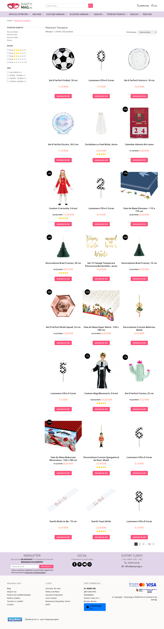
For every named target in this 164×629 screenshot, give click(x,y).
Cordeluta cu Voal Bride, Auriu (101, 144)
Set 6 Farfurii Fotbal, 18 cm (63, 80)
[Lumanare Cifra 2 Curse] (101, 187)
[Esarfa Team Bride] (101, 500)
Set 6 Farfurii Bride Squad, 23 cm (63, 327)
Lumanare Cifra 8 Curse (139, 521)
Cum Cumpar (51, 598)
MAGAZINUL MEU (14, 583)
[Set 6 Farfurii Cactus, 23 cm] (139, 371)
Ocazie (9, 40)
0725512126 (133, 562)
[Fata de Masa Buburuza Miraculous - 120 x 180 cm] (63, 436)
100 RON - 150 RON (16, 78)
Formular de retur (53, 588)
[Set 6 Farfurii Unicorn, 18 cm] (139, 59)
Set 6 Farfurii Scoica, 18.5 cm (63, 144)
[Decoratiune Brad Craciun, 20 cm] (63, 246)
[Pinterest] (79, 564)
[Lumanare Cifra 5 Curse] (63, 371)
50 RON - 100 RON (15, 75)
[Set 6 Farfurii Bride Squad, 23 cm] (63, 305)
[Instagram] (89, 564)
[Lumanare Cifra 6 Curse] (139, 436)
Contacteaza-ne (96, 607)
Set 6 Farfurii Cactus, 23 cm (139, 393)
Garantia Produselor (54, 595)
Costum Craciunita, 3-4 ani (63, 208)
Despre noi (11, 591)
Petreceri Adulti (12, 37)
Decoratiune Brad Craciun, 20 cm (63, 263)
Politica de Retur (52, 591)
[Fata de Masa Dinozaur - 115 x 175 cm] (139, 187)
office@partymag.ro (133, 566)
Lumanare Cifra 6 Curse (139, 457)
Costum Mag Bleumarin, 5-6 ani (101, 393)
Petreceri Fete (12, 34)
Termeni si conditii (15, 601)
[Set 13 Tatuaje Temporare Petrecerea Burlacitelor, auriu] (101, 246)
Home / (10, 20)
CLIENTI (48, 583)
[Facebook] (74, 564)
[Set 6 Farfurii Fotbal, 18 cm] (63, 59)
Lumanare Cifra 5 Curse (63, 393)
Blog (9, 588)
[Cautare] (90, 6)
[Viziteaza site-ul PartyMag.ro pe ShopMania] (15, 619)
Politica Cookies (13, 598)
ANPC (47, 604)
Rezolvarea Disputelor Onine (57, 601)
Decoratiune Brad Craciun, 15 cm (139, 263)
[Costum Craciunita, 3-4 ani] (63, 187)
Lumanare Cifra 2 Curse (101, 208)
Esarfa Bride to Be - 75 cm (63, 521)
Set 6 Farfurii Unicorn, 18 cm (139, 80)
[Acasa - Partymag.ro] (20, 5)
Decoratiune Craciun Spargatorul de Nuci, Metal (101, 459)
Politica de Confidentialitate (35, 572)
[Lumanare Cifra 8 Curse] (139, 500)
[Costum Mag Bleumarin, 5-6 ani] (101, 371)
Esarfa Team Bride (101, 521)
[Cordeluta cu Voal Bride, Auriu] (101, 123)
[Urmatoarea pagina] (153, 544)
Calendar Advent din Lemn (139, 144)
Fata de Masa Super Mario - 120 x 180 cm (101, 328)
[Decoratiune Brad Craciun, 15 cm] (139, 246)
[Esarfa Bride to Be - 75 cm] (63, 500)
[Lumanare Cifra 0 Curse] (101, 59)
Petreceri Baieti (12, 32)
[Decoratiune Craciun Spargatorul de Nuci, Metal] (101, 436)
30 (149, 544)
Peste (11, 50)
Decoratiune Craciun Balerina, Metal (139, 328)
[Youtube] (84, 564)
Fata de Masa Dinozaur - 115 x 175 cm (139, 210)
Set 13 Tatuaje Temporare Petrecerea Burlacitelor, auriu (101, 264)
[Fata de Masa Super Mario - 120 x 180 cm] (101, 305)
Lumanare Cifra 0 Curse (101, 80)
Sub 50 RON (13, 72)
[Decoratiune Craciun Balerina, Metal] (139, 306)
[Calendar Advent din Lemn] (139, 123)
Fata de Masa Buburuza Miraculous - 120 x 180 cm (63, 459)
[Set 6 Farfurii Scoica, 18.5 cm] (63, 123)
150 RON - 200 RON (16, 81)
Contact (10, 604)
